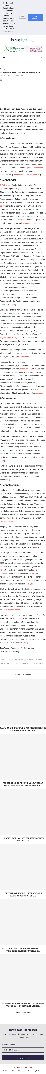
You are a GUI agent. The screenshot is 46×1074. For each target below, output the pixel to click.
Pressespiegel (38, 663)
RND (36, 547)
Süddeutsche (23, 357)
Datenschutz (27, 1067)
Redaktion (9, 75)
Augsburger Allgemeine (33, 223)
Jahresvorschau (26, 369)
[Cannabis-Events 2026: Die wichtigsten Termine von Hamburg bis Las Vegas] (23, 702)
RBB (42, 431)
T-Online (4, 185)
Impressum (18, 1067)
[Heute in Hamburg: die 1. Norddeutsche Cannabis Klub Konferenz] (23, 867)
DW (11, 480)
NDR (29, 331)
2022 (2, 660)
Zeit (13, 305)
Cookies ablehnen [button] (22, 17)
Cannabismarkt (6, 663)
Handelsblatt (38, 168)
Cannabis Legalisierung (15, 660)
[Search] (42, 57)
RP (32, 584)
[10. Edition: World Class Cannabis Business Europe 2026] (23, 812)
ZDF (2, 206)
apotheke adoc (7, 521)
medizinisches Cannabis (22, 663)
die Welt (36, 175)
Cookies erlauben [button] (35, 17)
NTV (28, 584)
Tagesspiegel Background (11, 337)
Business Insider (13, 610)
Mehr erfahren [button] (8, 31)
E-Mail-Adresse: (9, 1045)
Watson (40, 393)
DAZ (25, 643)
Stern (38, 249)
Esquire (29, 175)
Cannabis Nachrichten (34, 660)
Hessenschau (18, 175)
